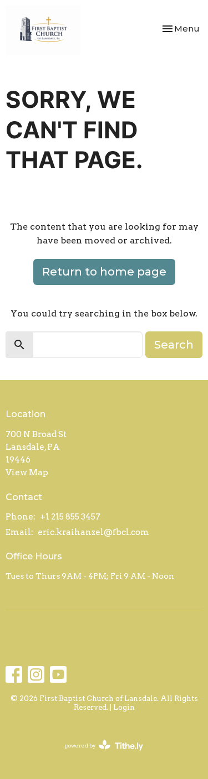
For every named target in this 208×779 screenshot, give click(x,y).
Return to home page (104, 271)
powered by (98, 755)
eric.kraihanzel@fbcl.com (93, 532)
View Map (27, 472)
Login (124, 707)
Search (174, 344)
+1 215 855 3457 (70, 517)
